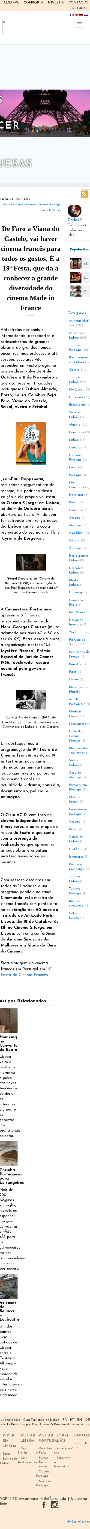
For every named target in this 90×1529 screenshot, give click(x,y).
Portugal (55, 204)
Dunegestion (80, 1424)
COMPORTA (33, 2)
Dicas (6, 1453)
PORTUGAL (78, 8)
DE (87, 1420)
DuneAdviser (41, 1424)
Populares (75, 249)
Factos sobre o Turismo (42, 1462)
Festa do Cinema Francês (19, 204)
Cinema (43, 204)
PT (72, 1420)
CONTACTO (78, 2)
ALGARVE (11, 2)
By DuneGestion (78, 1522)
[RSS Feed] (84, 194)
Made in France (51, 210)
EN (79, 1420)
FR (65, 1420)
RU (5, 1424)
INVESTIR (56, 2)
